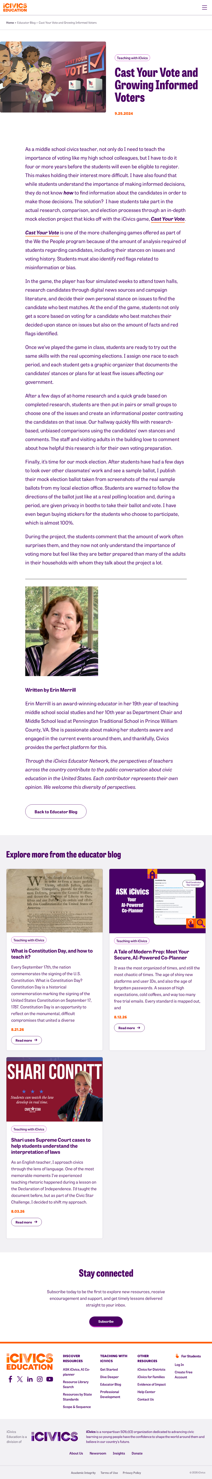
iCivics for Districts (151, 1369)
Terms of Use (109, 1472)
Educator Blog (110, 1384)
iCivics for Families (151, 1376)
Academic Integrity (83, 1472)
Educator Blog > (27, 22)
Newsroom (98, 1453)
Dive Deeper (109, 1376)
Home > (11, 22)
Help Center (146, 1391)
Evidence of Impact (151, 1384)
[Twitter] (20, 1378)
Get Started (109, 1369)
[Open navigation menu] (204, 7)
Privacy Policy (132, 1472)
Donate (137, 1453)
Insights (119, 1453)
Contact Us (145, 1399)
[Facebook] (10, 1378)
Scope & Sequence (77, 1406)
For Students (191, 1356)
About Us (76, 1453)
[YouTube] (49, 1378)
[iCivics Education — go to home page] (15, 7)
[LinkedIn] (29, 1378)
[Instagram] (39, 1378)
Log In (179, 1364)
